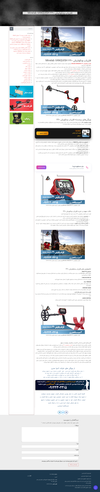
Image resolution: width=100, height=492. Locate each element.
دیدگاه (77, 425)
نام (77, 444)
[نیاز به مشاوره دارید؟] (63, 167)
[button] (66, 412)
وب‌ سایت (76, 455)
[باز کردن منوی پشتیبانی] (95, 487)
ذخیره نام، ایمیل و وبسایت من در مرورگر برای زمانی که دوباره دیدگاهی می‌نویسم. (59, 461)
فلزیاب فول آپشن (26, 75)
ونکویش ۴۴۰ (71, 74)
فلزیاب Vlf (28, 67)
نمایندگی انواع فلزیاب (25, 82)
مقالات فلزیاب (27, 79)
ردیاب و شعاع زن (26, 63)
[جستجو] (11, 29)
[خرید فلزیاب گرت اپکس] (63, 133)
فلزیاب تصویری (26, 72)
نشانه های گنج (27, 81)
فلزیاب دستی (27, 74)
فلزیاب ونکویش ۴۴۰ (75, 71)
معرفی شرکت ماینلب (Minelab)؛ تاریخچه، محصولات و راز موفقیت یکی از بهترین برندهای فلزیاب (20, 44)
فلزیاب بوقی (27, 68)
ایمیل (77, 449)
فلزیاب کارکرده (27, 77)
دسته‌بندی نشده (26, 61)
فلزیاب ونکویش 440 (68, 345)
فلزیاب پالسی (27, 70)
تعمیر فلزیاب (27, 59)
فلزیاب (28, 65)
